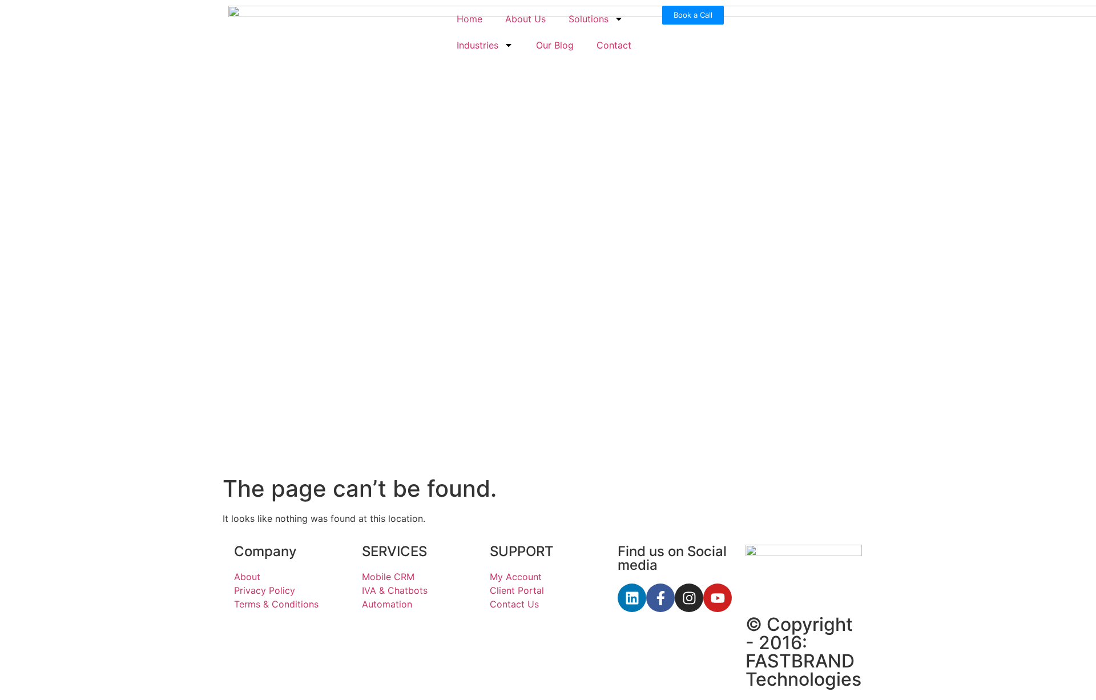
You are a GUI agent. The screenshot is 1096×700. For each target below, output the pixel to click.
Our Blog (555, 45)
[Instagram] (689, 598)
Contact (614, 45)
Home (469, 19)
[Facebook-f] (660, 598)
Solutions (589, 19)
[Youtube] (717, 598)
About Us (525, 19)
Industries (477, 45)
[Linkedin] (632, 598)
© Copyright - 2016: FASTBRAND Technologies (803, 651)
